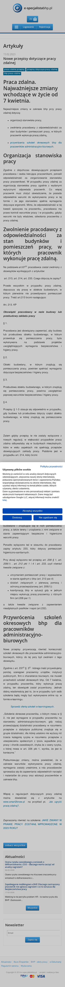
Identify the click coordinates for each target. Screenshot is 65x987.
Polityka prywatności (51, 466)
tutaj (5, 500)
